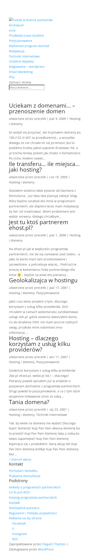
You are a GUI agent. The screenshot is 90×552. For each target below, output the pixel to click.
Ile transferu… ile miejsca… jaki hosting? (44, 166)
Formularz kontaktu (23, 471)
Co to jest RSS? (19, 492)
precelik (40, 119)
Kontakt (14, 503)
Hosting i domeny (22, 182)
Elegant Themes (54, 544)
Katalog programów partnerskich (33, 497)
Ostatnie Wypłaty (21, 61)
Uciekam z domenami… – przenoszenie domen (42, 108)
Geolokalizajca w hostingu (43, 280)
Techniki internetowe (24, 56)
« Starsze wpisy (20, 459)
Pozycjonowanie (20, 41)
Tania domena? (29, 402)
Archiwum (16, 25)
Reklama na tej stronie (25, 518)
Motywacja (16, 51)
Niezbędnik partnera (24, 508)
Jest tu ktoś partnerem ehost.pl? (38, 225)
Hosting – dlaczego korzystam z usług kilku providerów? (39, 343)
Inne (12, 30)
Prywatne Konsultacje (24, 476)
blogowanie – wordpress (27, 66)
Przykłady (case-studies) (26, 35)
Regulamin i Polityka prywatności (33, 513)
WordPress (46, 549)
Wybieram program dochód (29, 46)
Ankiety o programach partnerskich (35, 487)
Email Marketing (21, 72)
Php (12, 77)
